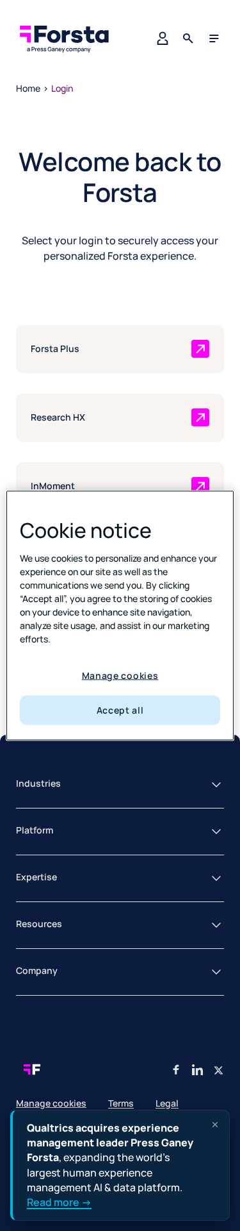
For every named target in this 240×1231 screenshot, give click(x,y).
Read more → (59, 1202)
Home (28, 88)
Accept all (120, 710)
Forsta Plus (55, 348)
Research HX (58, 417)
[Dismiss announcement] (215, 1125)
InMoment (53, 486)
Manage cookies (120, 675)
